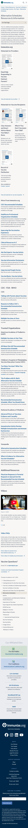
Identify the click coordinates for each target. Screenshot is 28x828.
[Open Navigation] (26, 2)
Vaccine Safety (7, 622)
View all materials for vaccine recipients (11, 194)
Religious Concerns (8, 609)
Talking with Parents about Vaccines (14, 296)
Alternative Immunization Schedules (14, 448)
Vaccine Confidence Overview (11, 588)
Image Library (7, 624)
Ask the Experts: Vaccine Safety (12, 252)
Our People (14, 746)
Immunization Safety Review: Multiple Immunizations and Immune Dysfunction (13, 428)
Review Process (14, 750)
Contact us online (14, 771)
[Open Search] (23, 2)
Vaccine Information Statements (12, 260)
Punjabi (3, 186)
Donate (14, 764)
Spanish (8, 186)
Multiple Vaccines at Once (10, 318)
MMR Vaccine (6, 607)
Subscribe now (7, 803)
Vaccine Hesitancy (8, 619)
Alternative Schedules (9, 593)
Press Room (14, 748)
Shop (14, 762)
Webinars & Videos (8, 629)
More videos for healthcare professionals (12, 555)
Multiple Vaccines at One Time (11, 338)
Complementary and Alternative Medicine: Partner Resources (14, 598)
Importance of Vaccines (9, 602)
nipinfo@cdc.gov (13, 565)
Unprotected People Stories (11, 270)
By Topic (16, 9)
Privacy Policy (14, 755)
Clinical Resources (10, 7)
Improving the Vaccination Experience (13, 604)
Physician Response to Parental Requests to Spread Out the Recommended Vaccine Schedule (12, 476)
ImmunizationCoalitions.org (14, 665)
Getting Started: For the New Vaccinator (14, 583)
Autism (5, 595)
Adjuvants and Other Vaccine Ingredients (13, 590)
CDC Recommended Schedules (12, 204)
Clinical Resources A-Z (9, 242)
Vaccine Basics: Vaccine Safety (11, 276)
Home (2, 7)
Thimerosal (6, 614)
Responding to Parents (9, 612)
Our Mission (14, 744)
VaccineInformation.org (14, 652)
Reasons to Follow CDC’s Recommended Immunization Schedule (11, 306)
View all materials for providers (9, 99)
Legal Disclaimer (14, 753)
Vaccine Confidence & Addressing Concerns (14, 585)
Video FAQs (5, 533)
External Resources (8, 627)
